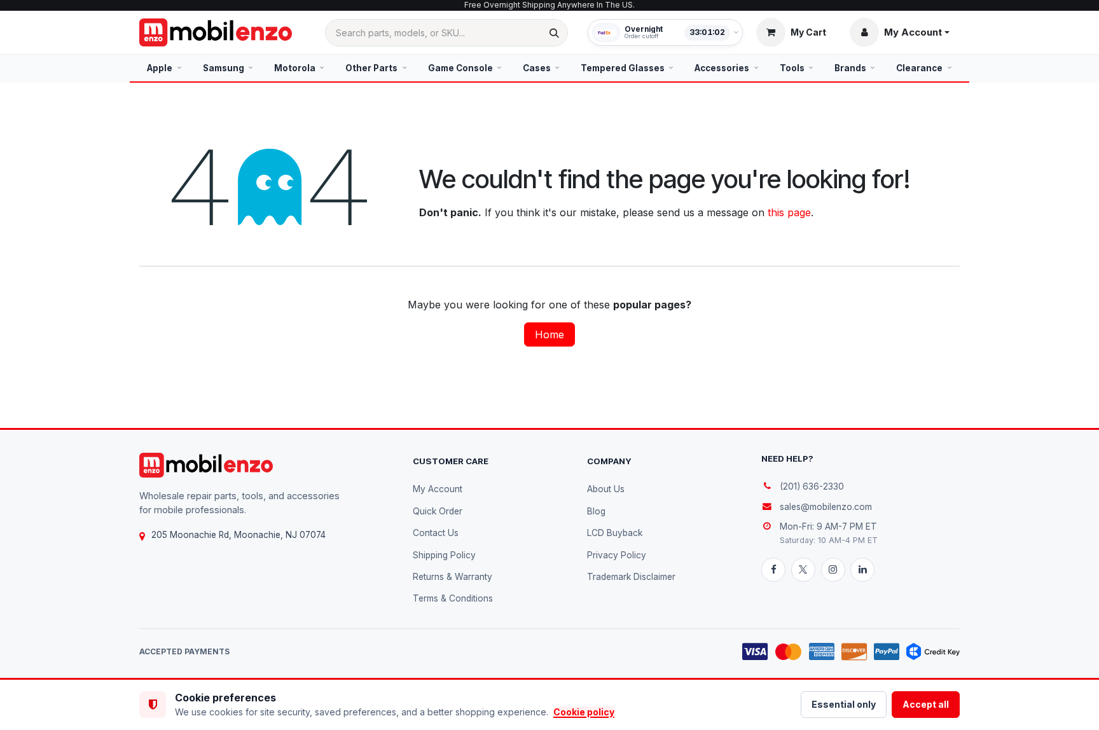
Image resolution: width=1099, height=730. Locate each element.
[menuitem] (164, 68)
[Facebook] (773, 570)
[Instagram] (833, 570)
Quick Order (437, 511)
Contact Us (436, 533)
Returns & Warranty (452, 577)
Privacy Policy (616, 555)
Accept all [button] (925, 704)
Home (549, 334)
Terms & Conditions (453, 598)
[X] (803, 570)
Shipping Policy (444, 555)
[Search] (554, 33)
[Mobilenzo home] (206, 465)
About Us (606, 489)
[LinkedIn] (862, 570)
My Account (437, 489)
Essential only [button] (844, 704)
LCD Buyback (614, 533)
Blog (596, 511)
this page (789, 212)
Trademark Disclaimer (631, 577)
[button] (900, 32)
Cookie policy (583, 711)
